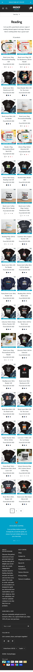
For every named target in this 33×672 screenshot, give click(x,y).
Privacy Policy (22, 575)
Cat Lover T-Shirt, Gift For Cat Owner (24, 439)
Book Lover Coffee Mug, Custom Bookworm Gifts (24, 208)
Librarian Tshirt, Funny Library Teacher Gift (8, 323)
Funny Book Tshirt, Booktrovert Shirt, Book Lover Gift (8, 468)
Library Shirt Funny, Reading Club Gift (8, 179)
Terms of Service (23, 572)
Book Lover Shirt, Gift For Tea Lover (24, 410)
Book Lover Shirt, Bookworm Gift (24, 382)
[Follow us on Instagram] (8, 641)
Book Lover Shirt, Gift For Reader (8, 266)
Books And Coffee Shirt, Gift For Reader (24, 266)
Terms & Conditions (24, 579)
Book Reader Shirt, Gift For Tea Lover (24, 89)
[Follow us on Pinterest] (12, 641)
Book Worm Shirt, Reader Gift (8, 498)
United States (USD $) (9, 648)
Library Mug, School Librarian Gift (24, 148)
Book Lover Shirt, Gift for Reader (8, 117)
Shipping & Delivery (24, 559)
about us (8, 594)
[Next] (21, 511)
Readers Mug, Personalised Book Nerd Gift (8, 149)
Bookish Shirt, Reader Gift (24, 179)
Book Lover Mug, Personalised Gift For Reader (8, 352)
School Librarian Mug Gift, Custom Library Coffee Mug (24, 468)
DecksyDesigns (11, 654)
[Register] (28, 626)
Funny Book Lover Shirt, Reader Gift (8, 294)
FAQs (20, 553)
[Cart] (30, 8)
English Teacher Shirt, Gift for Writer (8, 439)
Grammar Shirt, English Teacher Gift (25, 238)
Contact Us (21, 556)
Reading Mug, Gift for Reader (8, 238)
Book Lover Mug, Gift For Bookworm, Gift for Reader (24, 59)
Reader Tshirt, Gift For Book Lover (24, 323)
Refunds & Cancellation (22, 568)
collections (8, 596)
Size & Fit (21, 563)
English (21, 648)
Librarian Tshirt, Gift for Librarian (24, 351)
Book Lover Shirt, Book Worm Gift (24, 498)
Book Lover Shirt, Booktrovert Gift (8, 89)
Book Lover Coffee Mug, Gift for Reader (8, 207)
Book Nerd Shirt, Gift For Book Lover (8, 410)
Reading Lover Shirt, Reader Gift (8, 382)
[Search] (6, 8)
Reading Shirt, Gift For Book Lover (24, 294)
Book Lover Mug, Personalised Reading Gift (8, 59)
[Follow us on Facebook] (4, 641)
